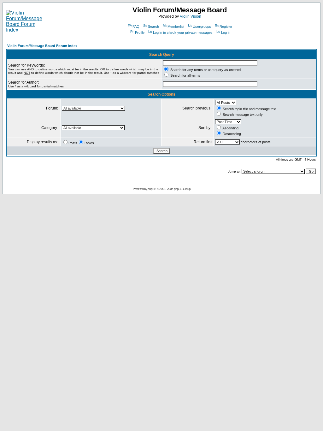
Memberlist (175, 26)
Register (226, 26)
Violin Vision (190, 16)
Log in (225, 32)
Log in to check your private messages (183, 32)
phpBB (152, 189)
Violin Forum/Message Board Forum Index (42, 46)
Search (153, 26)
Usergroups (202, 26)
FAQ (135, 26)
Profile (139, 32)
